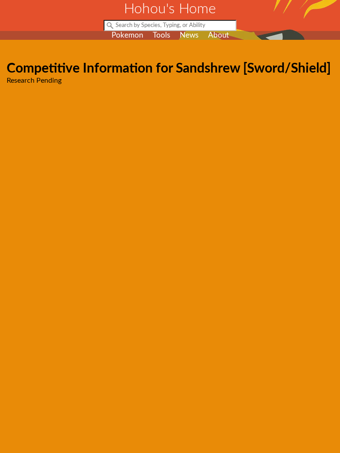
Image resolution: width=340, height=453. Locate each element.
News (189, 35)
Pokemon (127, 35)
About (218, 35)
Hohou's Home (170, 9)
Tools (161, 35)
